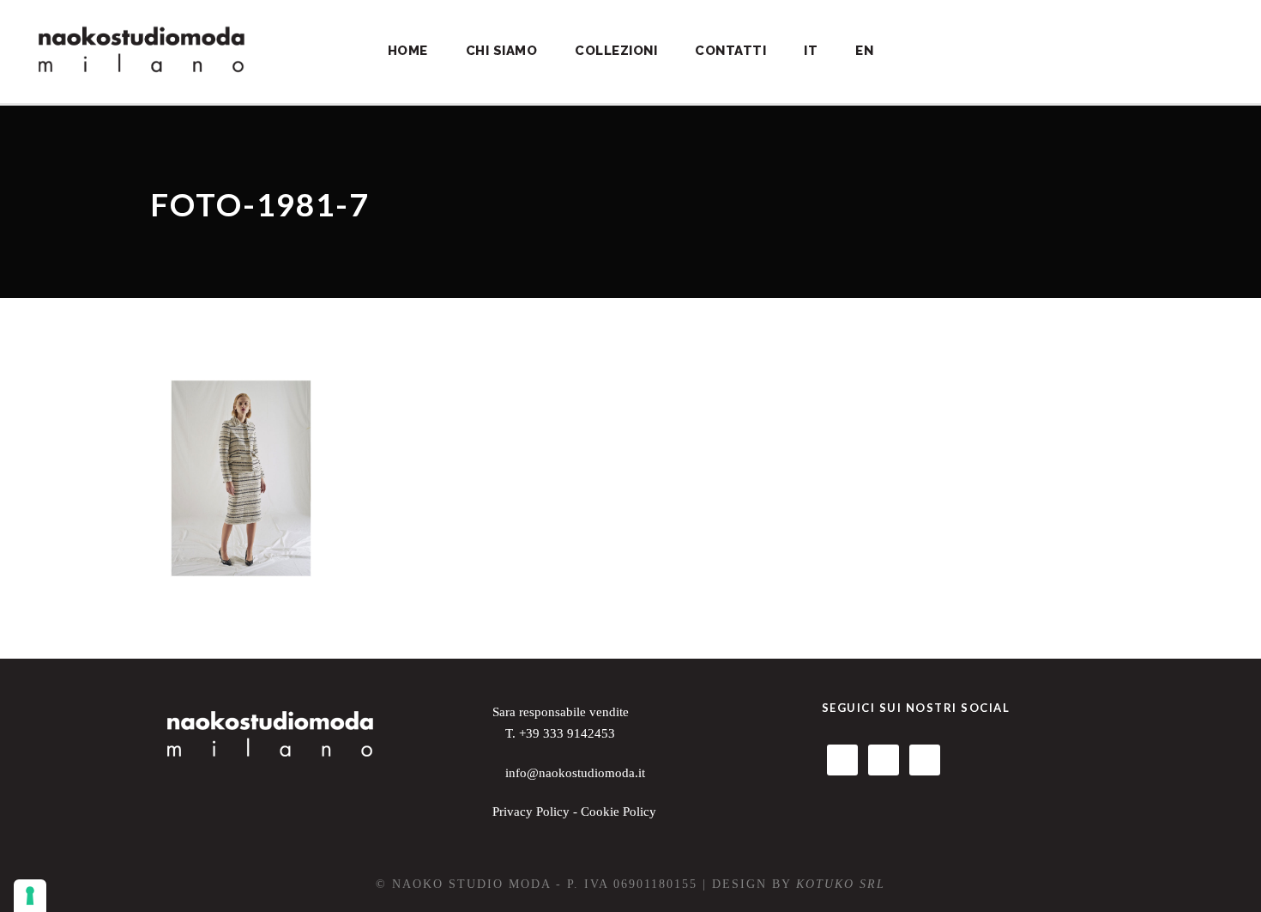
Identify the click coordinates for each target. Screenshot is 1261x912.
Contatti (730, 50)
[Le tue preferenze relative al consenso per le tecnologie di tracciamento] (30, 895)
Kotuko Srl (840, 884)
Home (408, 50)
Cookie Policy (618, 811)
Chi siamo (502, 50)
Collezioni (616, 50)
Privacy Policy (531, 811)
